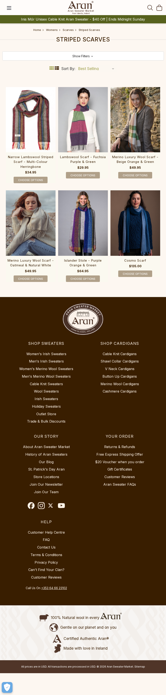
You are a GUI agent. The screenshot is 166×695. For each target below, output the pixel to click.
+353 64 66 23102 (54, 588)
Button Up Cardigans (119, 376)
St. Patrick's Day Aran (46, 469)
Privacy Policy (46, 562)
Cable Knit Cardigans (120, 354)
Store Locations (46, 477)
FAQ (46, 540)
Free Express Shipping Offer (119, 454)
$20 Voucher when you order (119, 462)
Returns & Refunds (119, 447)
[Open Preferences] (7, 687)
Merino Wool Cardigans (120, 384)
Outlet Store (46, 414)
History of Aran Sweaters (46, 454)
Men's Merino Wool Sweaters (46, 376)
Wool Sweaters (46, 391)
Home (37, 30)
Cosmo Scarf (135, 260)
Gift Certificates (119, 469)
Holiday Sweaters (46, 406)
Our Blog (46, 462)
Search (150, 7)
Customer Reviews (119, 477)
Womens (52, 30)
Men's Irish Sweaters (46, 361)
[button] (83, 55)
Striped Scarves (89, 30)
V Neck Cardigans (119, 369)
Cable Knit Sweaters (46, 384)
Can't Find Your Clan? (46, 570)
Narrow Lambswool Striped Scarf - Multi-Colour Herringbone (30, 162)
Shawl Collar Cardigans (120, 361)
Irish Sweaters (46, 399)
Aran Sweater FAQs (119, 484)
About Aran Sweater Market (46, 447)
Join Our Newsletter (46, 484)
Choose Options (30, 180)
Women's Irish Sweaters (46, 354)
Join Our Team (46, 492)
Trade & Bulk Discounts (46, 421)
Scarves (68, 30)
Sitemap (139, 666)
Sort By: (68, 68)
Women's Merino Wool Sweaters (46, 369)
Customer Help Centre (46, 532)
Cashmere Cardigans (120, 391)
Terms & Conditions (46, 555)
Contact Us (46, 547)
